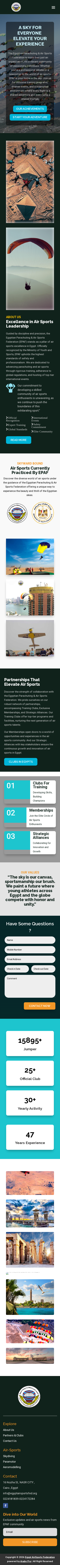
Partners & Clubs (13, 1435)
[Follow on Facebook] (5, 1505)
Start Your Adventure (30, 117)
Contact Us (10, 1440)
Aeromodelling (12, 1467)
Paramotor (9, 1461)
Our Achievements (30, 108)
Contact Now (39, 1005)
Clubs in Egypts (21, 761)
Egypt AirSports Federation (40, 1557)
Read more (19, 440)
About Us (8, 1429)
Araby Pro (25, 1561)
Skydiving (9, 1456)
